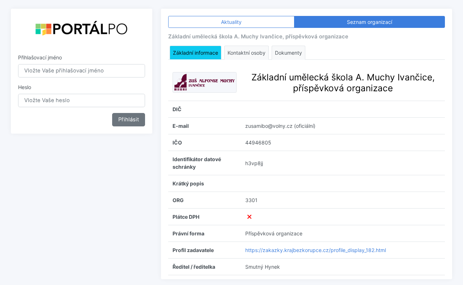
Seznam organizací (369, 22)
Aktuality (231, 22)
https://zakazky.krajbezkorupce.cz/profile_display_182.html (315, 250)
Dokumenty (288, 53)
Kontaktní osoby (247, 53)
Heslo (24, 87)
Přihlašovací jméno (40, 57)
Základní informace (195, 53)
